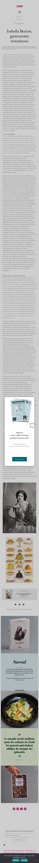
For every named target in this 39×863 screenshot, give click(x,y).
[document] (19, 431)
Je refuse (24, 860)
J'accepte (16, 860)
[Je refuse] (36, 860)
